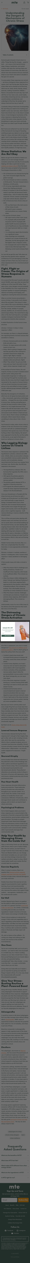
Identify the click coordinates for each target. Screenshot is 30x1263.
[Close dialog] (28, 622)
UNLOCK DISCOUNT (8, 635)
